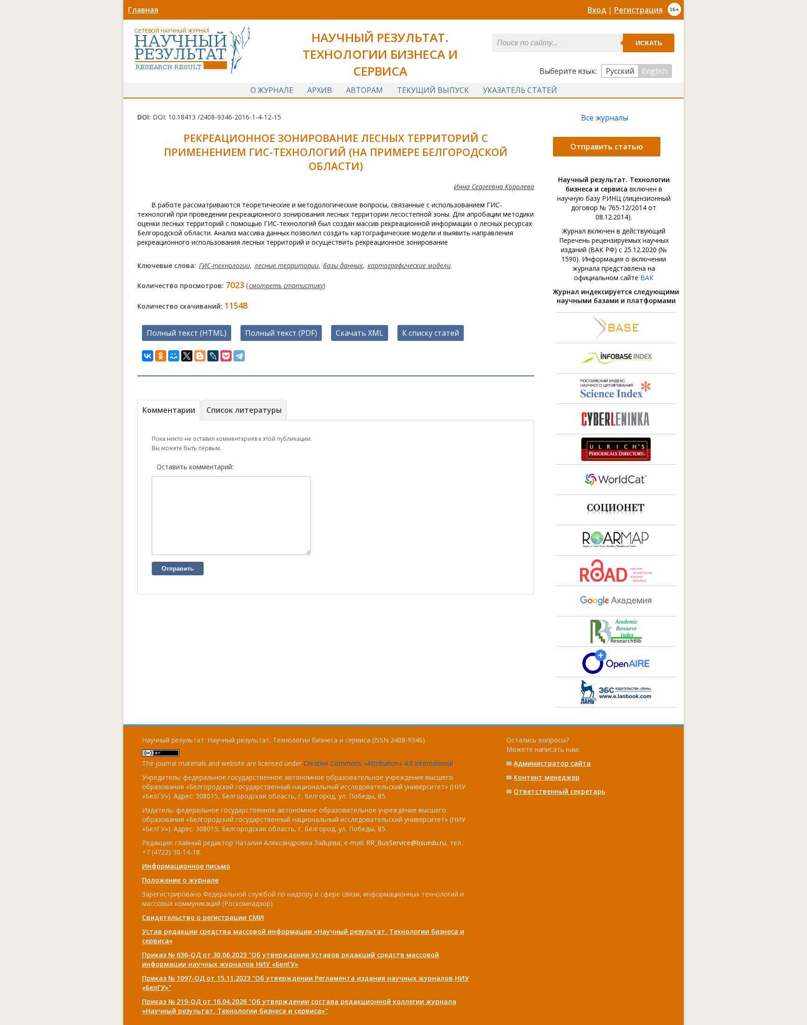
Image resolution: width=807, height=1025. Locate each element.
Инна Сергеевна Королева (494, 186)
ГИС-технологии (224, 265)
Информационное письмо (186, 866)
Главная (143, 10)
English (654, 71)
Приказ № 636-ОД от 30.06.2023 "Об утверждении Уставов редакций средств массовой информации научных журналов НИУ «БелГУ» (290, 959)
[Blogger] (199, 355)
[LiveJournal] (213, 355)
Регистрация (638, 10)
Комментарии (168, 410)
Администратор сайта (552, 763)
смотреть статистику (286, 285)
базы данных (343, 265)
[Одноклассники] (160, 355)
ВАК (646, 277)
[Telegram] (239, 355)
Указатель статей (520, 90)
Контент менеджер (547, 777)
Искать (649, 43)
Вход (597, 10)
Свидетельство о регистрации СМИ (203, 917)
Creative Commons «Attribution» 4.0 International (378, 763)
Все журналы (604, 118)
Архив (319, 90)
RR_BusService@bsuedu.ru (406, 842)
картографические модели (409, 265)
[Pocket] (226, 355)
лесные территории (287, 265)
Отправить (178, 568)
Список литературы (244, 410)
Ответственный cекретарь (559, 791)
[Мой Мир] (173, 355)
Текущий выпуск (433, 90)
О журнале (271, 90)
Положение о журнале (180, 880)
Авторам (364, 90)
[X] (186, 355)
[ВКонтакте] (147, 355)
